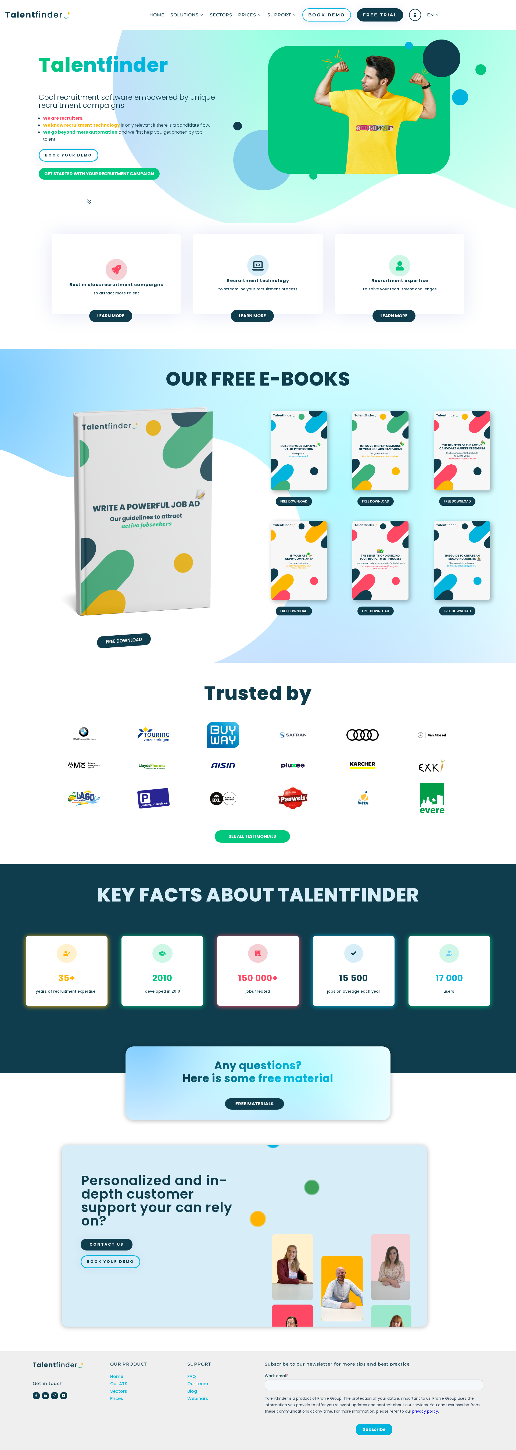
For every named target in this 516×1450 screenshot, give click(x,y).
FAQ (191, 1376)
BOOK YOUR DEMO (68, 155)
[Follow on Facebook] (36, 1395)
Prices (247, 14)
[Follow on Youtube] (63, 1395)
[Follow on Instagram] (54, 1395)
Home (156, 14)
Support (279, 14)
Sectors (221, 14)
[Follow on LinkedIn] (45, 1395)
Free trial (380, 14)
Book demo (326, 14)
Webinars (197, 1398)
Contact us (106, 1244)
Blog (192, 1391)
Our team (197, 1384)
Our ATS (118, 1384)
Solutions (184, 14)
